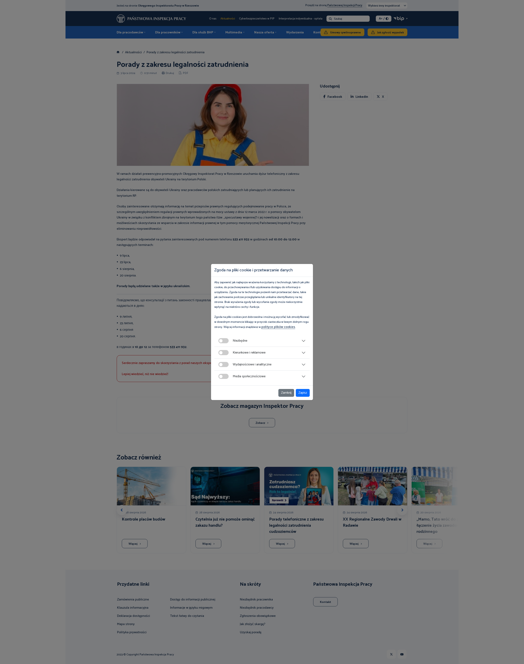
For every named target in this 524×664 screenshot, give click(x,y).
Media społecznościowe (249, 376)
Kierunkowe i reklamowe (249, 352)
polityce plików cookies (278, 327)
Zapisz (302, 393)
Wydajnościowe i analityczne (252, 364)
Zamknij (286, 393)
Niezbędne (240, 340)
